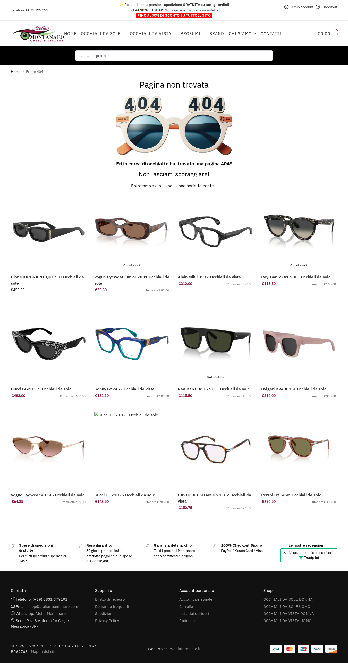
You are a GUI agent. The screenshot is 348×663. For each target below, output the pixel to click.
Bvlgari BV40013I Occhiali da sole (294, 389)
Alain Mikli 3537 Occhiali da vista (209, 276)
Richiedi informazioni (48, 301)
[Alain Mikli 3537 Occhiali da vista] (215, 232)
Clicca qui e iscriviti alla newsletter (192, 10)
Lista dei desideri (194, 613)
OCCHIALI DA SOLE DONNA (288, 599)
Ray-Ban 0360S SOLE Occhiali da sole (214, 389)
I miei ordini (190, 620)
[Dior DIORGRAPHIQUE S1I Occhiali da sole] (49, 232)
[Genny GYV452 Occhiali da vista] (132, 344)
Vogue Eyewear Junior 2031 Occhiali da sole (131, 280)
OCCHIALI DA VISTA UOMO (287, 620)
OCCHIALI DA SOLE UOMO (286, 606)
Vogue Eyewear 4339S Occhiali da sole (48, 494)
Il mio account (301, 7)
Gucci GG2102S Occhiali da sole (124, 494)
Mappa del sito (43, 651)
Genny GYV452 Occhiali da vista (124, 389)
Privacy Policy (107, 620)
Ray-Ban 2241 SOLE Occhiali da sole (296, 276)
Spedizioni (104, 613)
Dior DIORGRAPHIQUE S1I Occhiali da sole (47, 280)
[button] (329, 33)
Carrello (186, 606)
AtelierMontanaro (50, 613)
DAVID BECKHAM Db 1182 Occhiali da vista (214, 498)
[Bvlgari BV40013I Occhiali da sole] (299, 344)
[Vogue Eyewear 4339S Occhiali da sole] (49, 450)
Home (16, 71)
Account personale (195, 599)
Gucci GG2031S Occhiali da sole (41, 389)
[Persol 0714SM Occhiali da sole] (299, 450)
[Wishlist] (79, 202)
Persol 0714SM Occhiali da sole (291, 494)
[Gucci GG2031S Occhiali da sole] (49, 344)
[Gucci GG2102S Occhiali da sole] (132, 450)
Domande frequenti (112, 606)
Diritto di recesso (110, 599)
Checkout (329, 7)
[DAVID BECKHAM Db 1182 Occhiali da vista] (215, 450)
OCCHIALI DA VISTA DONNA (288, 613)
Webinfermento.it (185, 648)
